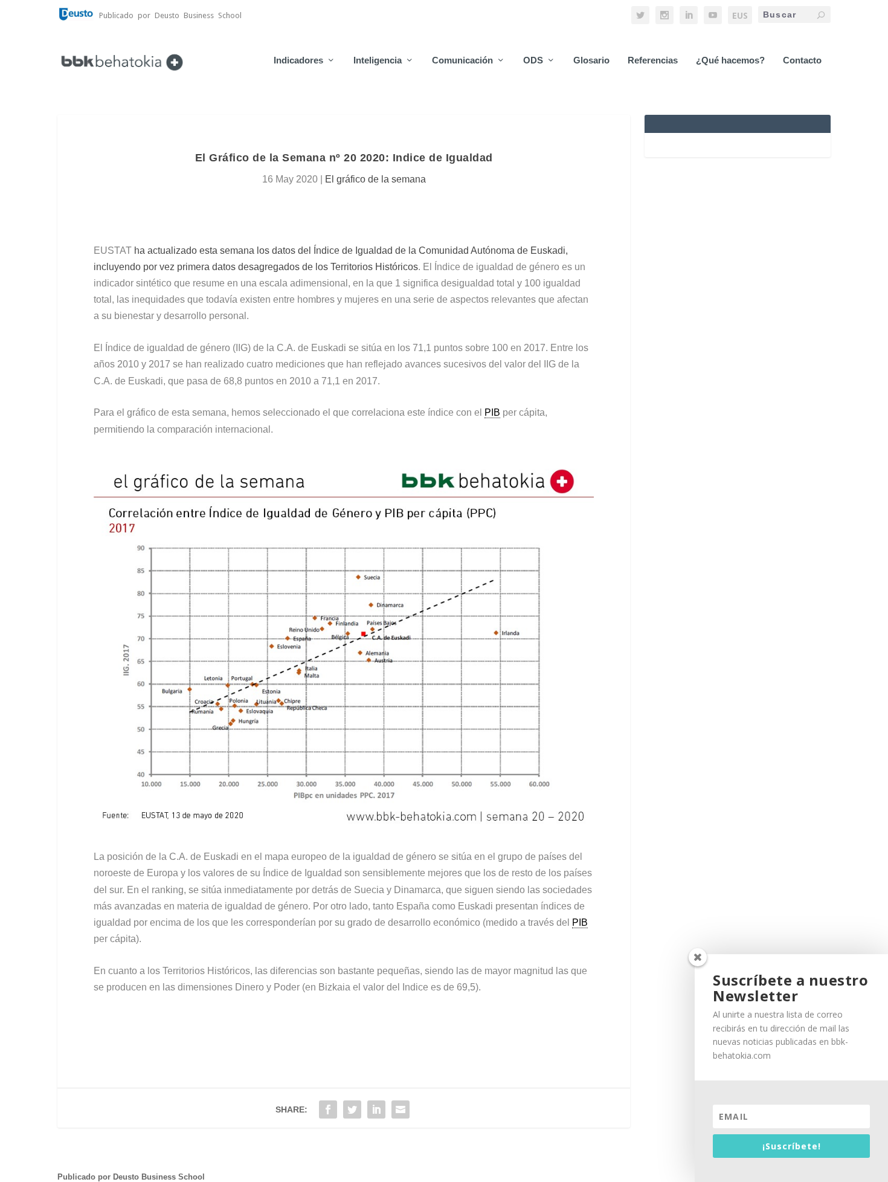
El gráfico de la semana (375, 179)
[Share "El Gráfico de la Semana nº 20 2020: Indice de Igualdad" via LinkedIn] (376, 1109)
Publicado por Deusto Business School (131, 1176)
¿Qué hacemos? (730, 60)
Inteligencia (377, 60)
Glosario (591, 60)
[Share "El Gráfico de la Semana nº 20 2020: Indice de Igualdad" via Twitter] (352, 1109)
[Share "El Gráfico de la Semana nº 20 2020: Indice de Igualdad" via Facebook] (328, 1109)
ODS (533, 60)
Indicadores (298, 60)
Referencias (653, 60)
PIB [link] (492, 412)
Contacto (802, 60)
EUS (740, 16)
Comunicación (462, 60)
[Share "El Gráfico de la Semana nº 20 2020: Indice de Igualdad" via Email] (400, 1109)
